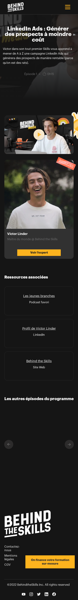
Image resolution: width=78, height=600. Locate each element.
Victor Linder (46, 328)
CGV (7, 564)
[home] (15, 7)
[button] (67, 7)
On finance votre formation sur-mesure (50, 562)
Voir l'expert (39, 252)
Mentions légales (10, 557)
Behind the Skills (39, 361)
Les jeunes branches (39, 296)
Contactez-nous (12, 548)
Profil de (29, 328)
